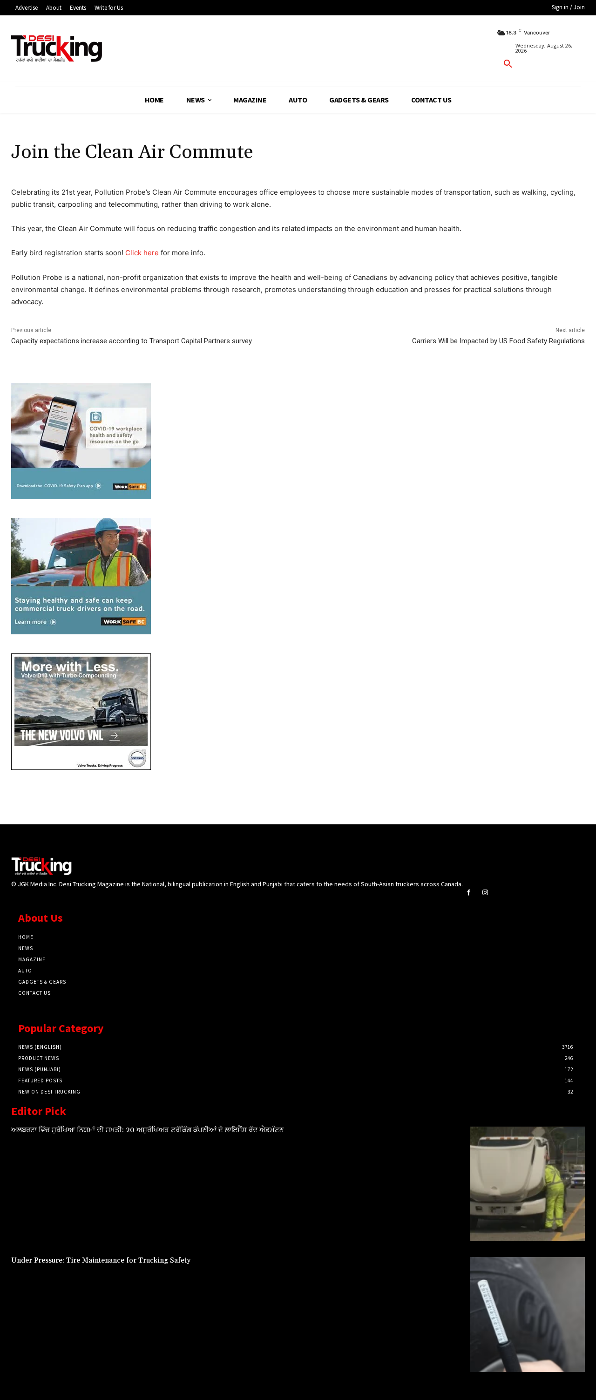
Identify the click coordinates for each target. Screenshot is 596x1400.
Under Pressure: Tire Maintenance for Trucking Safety (100, 1260)
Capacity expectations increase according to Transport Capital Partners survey (131, 341)
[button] (508, 64)
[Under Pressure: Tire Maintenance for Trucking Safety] (527, 1314)
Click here (142, 252)
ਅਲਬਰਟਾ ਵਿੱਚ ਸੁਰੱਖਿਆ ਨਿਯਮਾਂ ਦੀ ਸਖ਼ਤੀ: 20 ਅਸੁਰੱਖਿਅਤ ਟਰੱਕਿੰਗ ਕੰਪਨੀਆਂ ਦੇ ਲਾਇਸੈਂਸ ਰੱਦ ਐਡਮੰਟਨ (147, 1130)
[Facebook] (468, 892)
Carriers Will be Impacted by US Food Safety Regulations (498, 341)
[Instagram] (485, 892)
